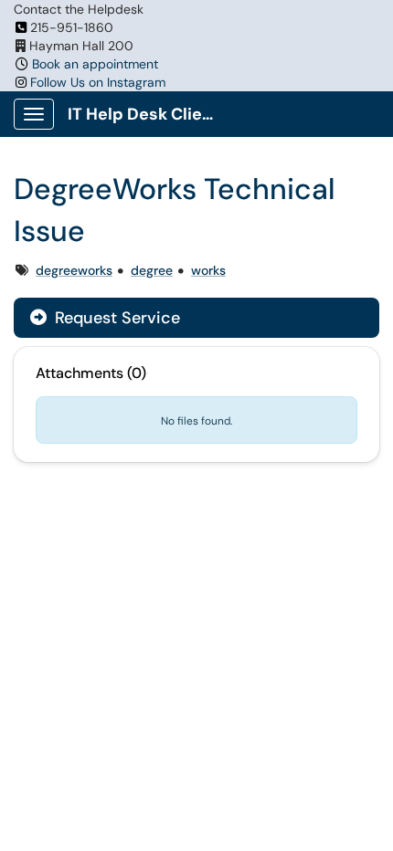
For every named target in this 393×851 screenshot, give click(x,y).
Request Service (115, 318)
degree (152, 270)
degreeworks (74, 270)
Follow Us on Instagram (97, 82)
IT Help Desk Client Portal (148, 114)
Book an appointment (95, 64)
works (208, 270)
